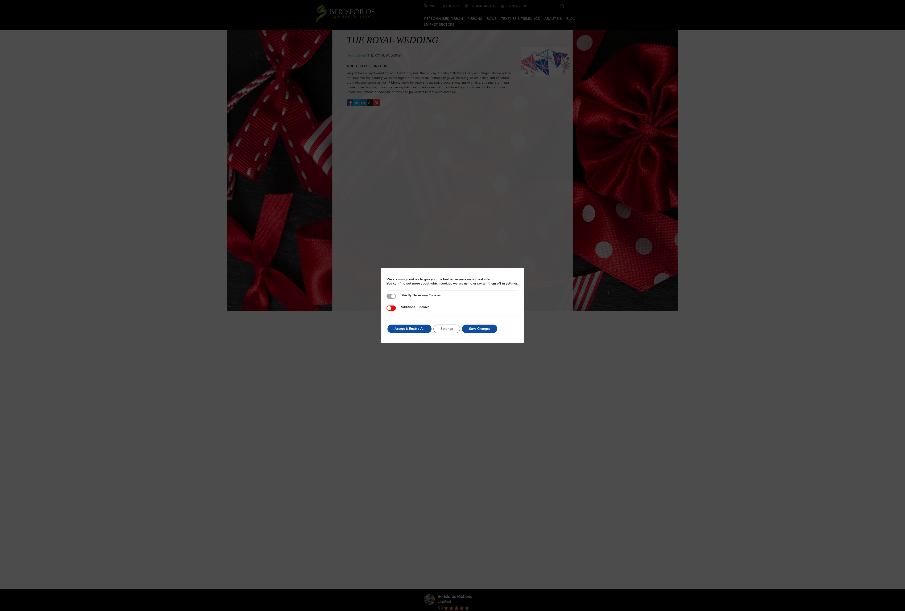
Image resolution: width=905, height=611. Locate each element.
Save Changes (479, 328)
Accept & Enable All (409, 328)
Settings (446, 328)
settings (512, 283)
